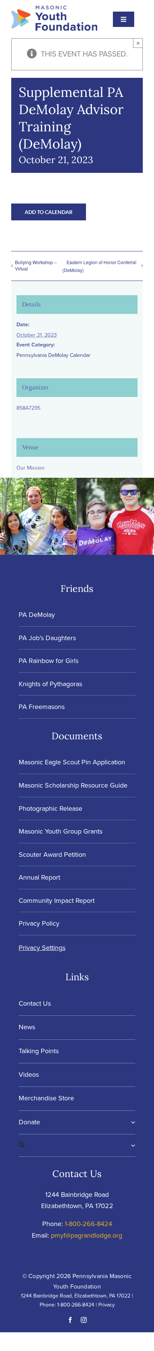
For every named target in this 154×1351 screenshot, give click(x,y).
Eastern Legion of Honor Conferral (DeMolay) (99, 266)
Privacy (106, 1305)
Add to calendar (49, 212)
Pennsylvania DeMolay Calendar (53, 355)
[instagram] (84, 1320)
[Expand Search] (133, 1145)
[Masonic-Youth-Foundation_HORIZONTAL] (54, 9)
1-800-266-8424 (88, 1224)
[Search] (75, 1145)
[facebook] (70, 1320)
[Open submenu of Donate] (131, 1122)
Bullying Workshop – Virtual (36, 265)
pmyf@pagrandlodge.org (86, 1235)
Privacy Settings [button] (42, 948)
